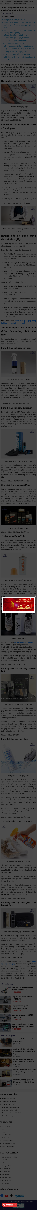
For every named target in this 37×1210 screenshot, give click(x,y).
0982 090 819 (11, 1205)
